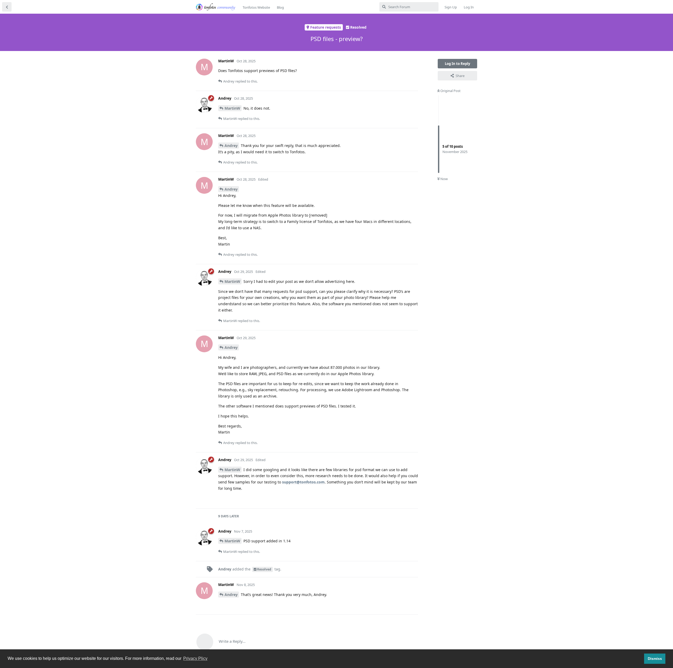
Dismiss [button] (655, 658)
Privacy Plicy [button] (195, 658)
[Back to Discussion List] (7, 7)
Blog (280, 7)
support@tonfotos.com (303, 482)
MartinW (232, 108)
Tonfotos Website (256, 7)
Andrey (231, 145)
